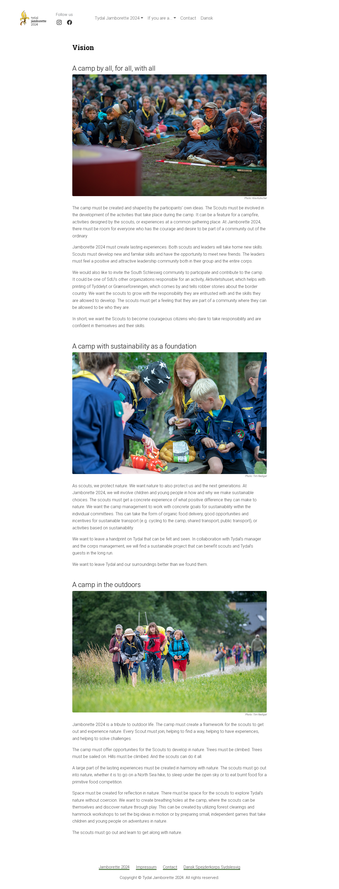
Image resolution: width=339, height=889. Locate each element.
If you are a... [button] (160, 18)
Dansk (206, 18)
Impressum (146, 867)
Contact (188, 18)
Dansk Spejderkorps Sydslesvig (212, 867)
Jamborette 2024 (114, 867)
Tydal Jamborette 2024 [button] (117, 18)
